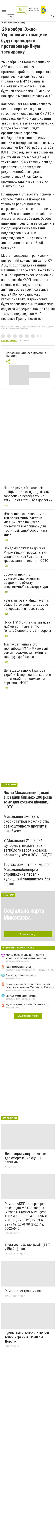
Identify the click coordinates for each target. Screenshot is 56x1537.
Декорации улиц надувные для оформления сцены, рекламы (25, 1158)
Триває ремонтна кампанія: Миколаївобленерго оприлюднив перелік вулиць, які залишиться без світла (27, 874)
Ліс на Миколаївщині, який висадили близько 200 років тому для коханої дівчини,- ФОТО (28, 799)
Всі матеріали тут (28, 934)
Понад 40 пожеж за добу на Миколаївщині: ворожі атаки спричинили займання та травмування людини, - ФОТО (26, 554)
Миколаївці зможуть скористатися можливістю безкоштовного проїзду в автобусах (26, 824)
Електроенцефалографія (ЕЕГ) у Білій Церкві (27, 1246)
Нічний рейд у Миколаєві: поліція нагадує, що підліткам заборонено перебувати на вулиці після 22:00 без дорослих (28, 494)
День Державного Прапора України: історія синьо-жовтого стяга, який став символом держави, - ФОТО (27, 676)
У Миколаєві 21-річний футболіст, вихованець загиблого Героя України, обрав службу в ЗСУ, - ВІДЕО (28, 848)
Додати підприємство (28, 1015)
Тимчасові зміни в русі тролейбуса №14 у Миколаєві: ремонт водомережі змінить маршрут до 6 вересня (26, 650)
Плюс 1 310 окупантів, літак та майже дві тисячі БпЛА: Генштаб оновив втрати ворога (27, 626)
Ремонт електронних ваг (23, 1291)
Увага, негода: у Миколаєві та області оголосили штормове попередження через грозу (26, 604)
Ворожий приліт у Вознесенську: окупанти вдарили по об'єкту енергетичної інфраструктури (26, 580)
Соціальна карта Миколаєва (24, 914)
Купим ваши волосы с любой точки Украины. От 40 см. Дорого (27, 1337)
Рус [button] (11, 16)
